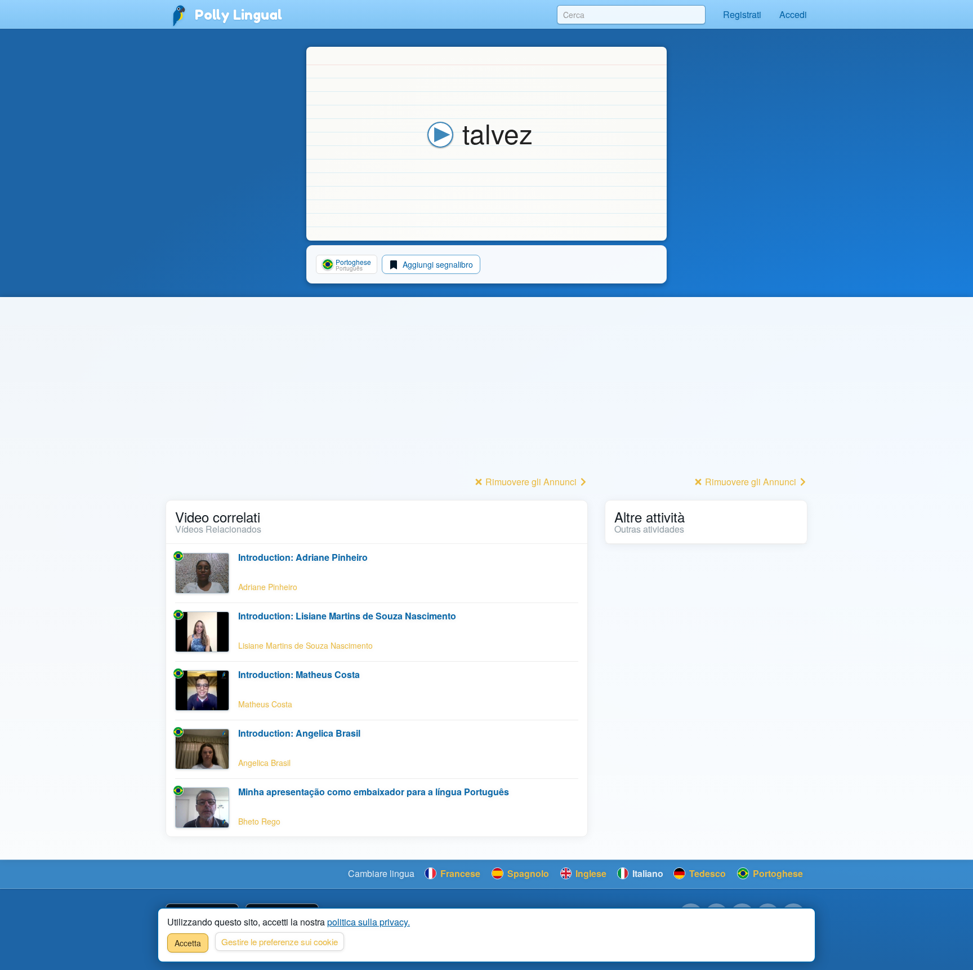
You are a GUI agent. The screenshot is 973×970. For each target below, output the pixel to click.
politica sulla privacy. (368, 921)
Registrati (742, 14)
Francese (459, 873)
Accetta (188, 943)
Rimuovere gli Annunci (531, 481)
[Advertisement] (377, 394)
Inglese (589, 873)
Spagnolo (527, 873)
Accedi (793, 14)
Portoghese (777, 873)
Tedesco (706, 873)
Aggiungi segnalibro (436, 264)
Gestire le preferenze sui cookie (279, 941)
